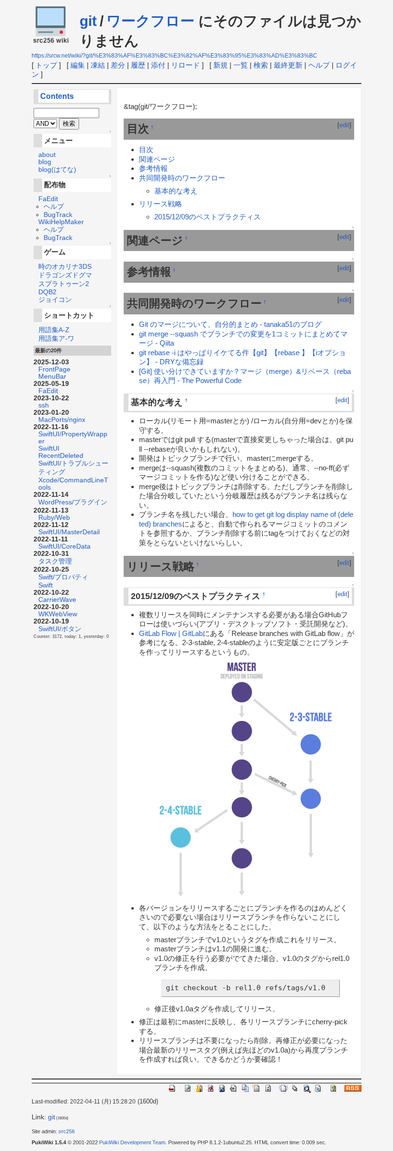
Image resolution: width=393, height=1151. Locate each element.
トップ (46, 65)
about (47, 154)
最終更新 (288, 65)
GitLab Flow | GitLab (171, 633)
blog (44, 162)
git (88, 21)
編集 (77, 65)
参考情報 (153, 168)
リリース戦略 (160, 204)
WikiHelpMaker (61, 222)
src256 (66, 1131)
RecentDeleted (60, 455)
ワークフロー (150, 21)
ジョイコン (55, 299)
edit (344, 125)
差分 (118, 65)
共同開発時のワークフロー (182, 178)
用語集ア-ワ (56, 338)
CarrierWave (57, 599)
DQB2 (47, 292)
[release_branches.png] (246, 779)
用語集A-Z (53, 330)
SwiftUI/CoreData (64, 546)
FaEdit (48, 199)
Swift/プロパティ (63, 577)
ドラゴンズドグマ (65, 275)
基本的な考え (175, 191)
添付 (158, 65)
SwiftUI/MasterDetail (69, 532)
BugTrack (58, 214)
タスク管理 (55, 561)
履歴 (138, 65)
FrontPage (54, 369)
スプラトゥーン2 (63, 284)
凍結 (98, 65)
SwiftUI (48, 448)
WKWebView (57, 614)
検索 (261, 65)
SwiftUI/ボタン (59, 629)
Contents (57, 96)
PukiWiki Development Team (132, 1142)
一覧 (240, 65)
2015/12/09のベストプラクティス (207, 217)
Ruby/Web (54, 517)
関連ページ (157, 159)
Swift (45, 585)
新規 (220, 65)
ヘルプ (319, 65)
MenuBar (52, 376)
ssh (43, 405)
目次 (146, 149)
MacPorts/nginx (61, 419)
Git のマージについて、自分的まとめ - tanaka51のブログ (230, 324)
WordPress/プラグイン (72, 502)
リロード (185, 65)
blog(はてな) (57, 169)
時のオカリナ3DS (65, 266)
